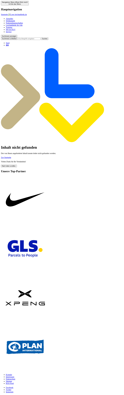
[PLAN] (25, 370)
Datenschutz (10, 379)
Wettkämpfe (10, 21)
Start (7, 43)
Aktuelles (9, 19)
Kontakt (9, 375)
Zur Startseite (6, 157)
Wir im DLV (11, 30)
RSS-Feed (10, 383)
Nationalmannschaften (14, 23)
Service (9, 32)
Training (9, 27)
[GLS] (25, 272)
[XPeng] (25, 321)
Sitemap (9, 381)
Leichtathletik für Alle (14, 25)
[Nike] (25, 223)
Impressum (10, 377)
